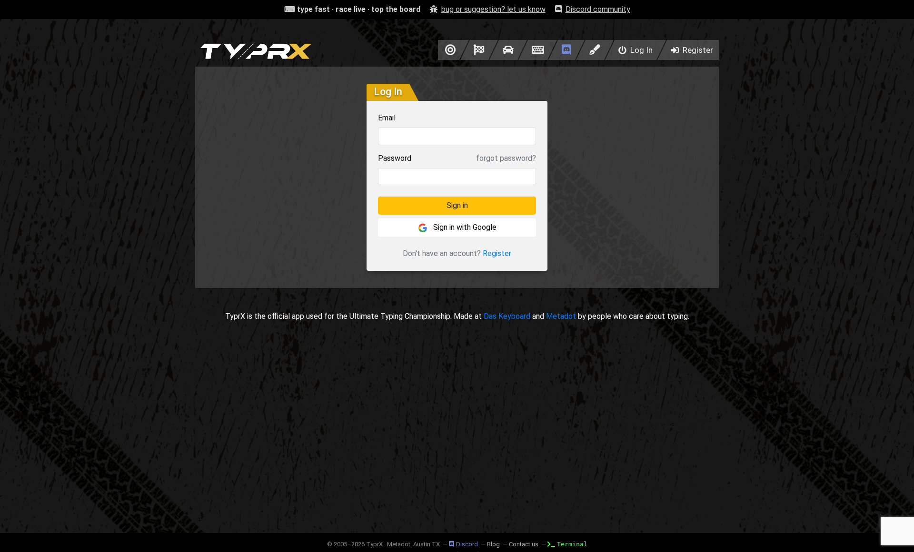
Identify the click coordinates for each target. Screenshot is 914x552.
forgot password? (506, 158)
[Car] (508, 50)
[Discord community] (566, 50)
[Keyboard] (537, 50)
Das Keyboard (507, 316)
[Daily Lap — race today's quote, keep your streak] (479, 50)
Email (387, 117)
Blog (493, 544)
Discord (467, 544)
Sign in (457, 205)
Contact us (523, 544)
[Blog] (595, 50)
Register (497, 253)
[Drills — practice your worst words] (448, 50)
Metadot (561, 316)
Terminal (572, 544)
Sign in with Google (464, 227)
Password (394, 158)
